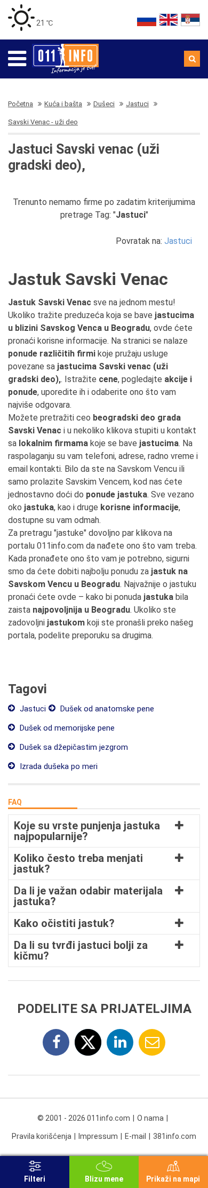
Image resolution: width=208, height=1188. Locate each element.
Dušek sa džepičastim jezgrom (73, 747)
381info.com (174, 1136)
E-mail (135, 1136)
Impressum (98, 1136)
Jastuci (178, 241)
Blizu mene (104, 1179)
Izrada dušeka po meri (58, 766)
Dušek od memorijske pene (66, 728)
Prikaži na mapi (173, 1179)
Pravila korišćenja (41, 1136)
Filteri (34, 1179)
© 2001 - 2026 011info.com (83, 1118)
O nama (150, 1118)
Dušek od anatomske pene (106, 709)
